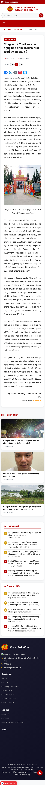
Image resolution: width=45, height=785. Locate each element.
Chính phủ (5, 714)
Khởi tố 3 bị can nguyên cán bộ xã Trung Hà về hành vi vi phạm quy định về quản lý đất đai (24, 563)
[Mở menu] (4, 23)
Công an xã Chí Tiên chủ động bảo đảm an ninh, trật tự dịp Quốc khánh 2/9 (24, 535)
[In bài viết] (25, 72)
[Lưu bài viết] (20, 72)
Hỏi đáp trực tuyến (8, 702)
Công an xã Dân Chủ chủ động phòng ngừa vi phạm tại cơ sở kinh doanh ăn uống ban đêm (22, 544)
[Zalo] (10, 72)
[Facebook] (6, 72)
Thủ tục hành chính (8, 698)
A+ (21, 64)
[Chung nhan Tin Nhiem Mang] (13, 654)
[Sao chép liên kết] (15, 72)
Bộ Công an (5, 718)
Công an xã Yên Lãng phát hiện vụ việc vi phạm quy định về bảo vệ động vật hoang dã (24, 554)
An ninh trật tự (19, 29)
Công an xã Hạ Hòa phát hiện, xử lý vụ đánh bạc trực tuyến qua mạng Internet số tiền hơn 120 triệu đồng (24, 628)
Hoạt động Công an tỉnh (10, 687)
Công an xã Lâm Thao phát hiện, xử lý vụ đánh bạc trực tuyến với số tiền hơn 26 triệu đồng (23, 595)
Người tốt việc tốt (7, 694)
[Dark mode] (40, 773)
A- (12, 64)
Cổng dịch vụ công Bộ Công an (12, 722)
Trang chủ (7, 29)
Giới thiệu (4, 682)
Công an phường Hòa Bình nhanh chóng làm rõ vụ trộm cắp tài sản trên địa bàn (23, 619)
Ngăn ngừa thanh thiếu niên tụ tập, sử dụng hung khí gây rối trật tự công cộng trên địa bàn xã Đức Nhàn (23, 573)
